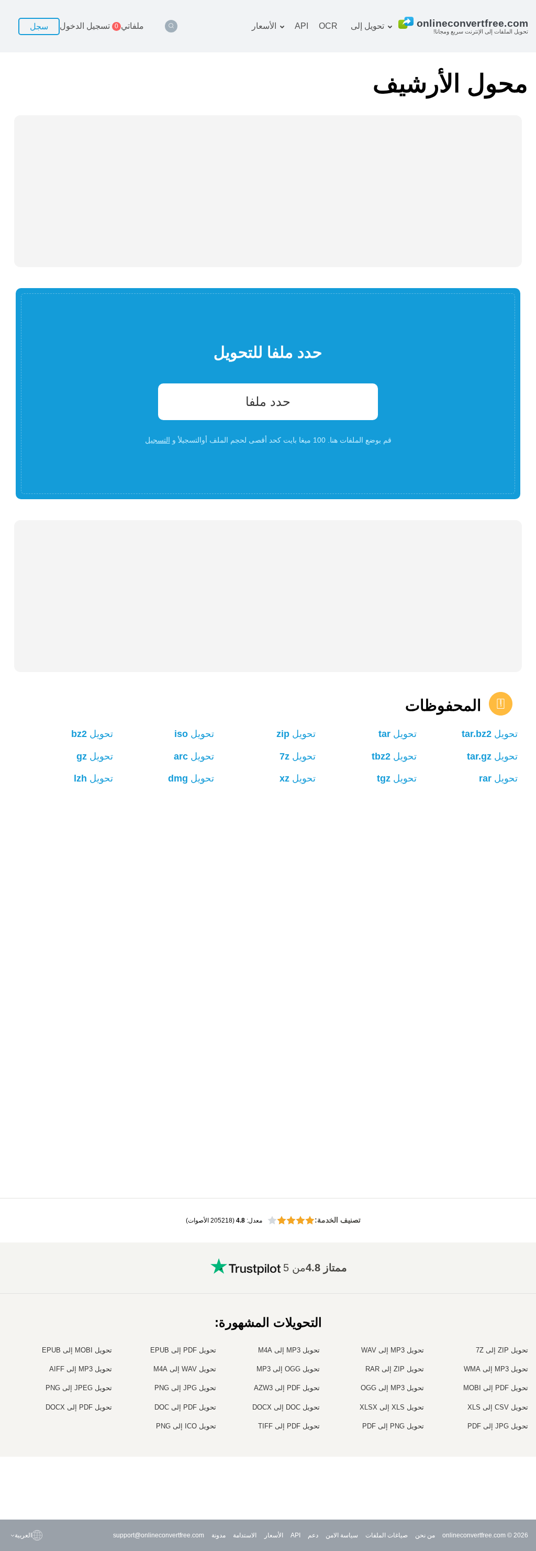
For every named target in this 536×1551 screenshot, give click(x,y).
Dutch (36, 1448)
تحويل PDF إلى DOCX (79, 1407)
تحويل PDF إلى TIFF (289, 1426)
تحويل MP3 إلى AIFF (80, 1369)
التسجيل (157, 440)
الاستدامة (244, 1535)
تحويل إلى (367, 25)
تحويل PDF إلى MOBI (495, 1388)
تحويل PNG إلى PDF (393, 1426)
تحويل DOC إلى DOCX (286, 1407)
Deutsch (32, 1386)
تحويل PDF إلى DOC (185, 1407)
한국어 (35, 1479)
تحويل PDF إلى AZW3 (287, 1388)
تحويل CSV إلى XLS (497, 1407)
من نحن (425, 1535)
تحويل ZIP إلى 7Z (502, 1350)
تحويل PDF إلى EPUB (183, 1350)
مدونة (218, 1535)
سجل (39, 26)
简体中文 (31, 1469)
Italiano (34, 1417)
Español (32, 1376)
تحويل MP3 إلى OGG (392, 1388)
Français (32, 1397)
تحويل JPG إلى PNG (185, 1388)
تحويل (490, 734)
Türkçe (34, 1458)
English (33, 1345)
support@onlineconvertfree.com (158, 1535)
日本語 (35, 1407)
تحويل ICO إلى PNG (186, 1426)
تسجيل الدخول (85, 25)
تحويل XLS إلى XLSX (392, 1407)
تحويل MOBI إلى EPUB (77, 1350)
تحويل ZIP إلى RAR (394, 1369)
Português (29, 1438)
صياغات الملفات (386, 1535)
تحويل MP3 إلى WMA (496, 1369)
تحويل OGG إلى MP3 (288, 1369)
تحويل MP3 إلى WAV (392, 1350)
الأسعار (264, 25)
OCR (328, 25)
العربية (35, 1366)
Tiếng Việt (30, 1428)
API (301, 25)
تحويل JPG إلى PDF (497, 1426)
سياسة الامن (342, 1535)
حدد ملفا (268, 401)
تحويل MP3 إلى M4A (289, 1350)
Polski (35, 1489)
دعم (313, 1535)
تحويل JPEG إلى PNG (79, 1388)
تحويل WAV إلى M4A (184, 1369)
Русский (32, 1355)
